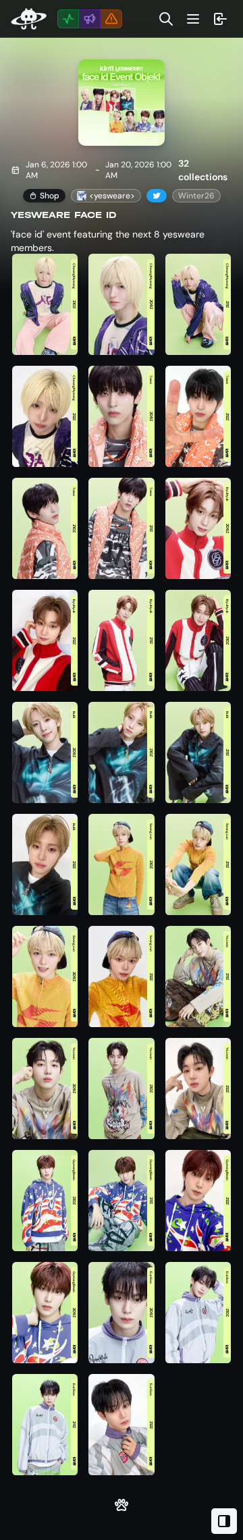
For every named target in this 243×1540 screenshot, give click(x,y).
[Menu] (193, 19)
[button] (45, 305)
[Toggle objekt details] (224, 1521)
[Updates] (90, 18)
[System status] (68, 18)
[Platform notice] (111, 18)
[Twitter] (156, 195)
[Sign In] (220, 19)
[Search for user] (166, 19)
